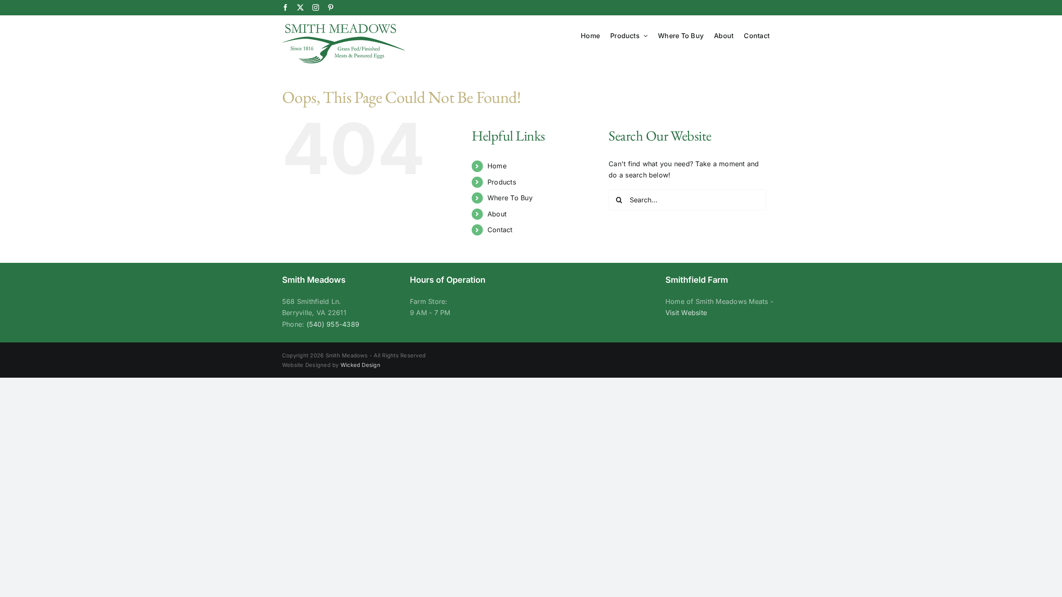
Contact (500, 230)
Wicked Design (360, 365)
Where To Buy (510, 198)
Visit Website (686, 312)
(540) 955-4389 (333, 324)
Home (497, 166)
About (497, 214)
